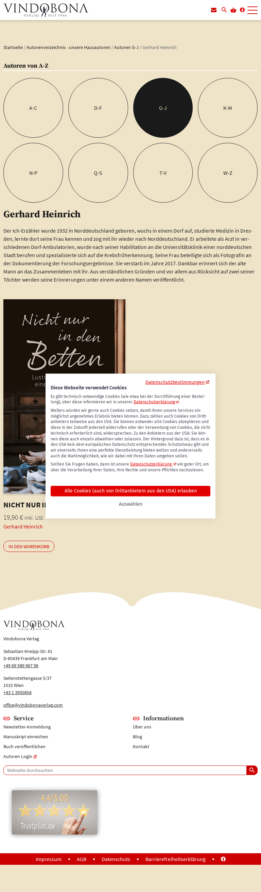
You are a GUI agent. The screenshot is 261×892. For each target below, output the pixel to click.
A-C (33, 107)
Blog (137, 737)
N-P (33, 172)
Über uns (142, 727)
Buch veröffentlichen (24, 746)
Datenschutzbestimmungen (175, 382)
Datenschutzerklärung (154, 402)
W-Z (227, 172)
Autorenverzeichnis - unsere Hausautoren (68, 47)
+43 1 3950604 (17, 692)
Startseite (13, 47)
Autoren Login (17, 756)
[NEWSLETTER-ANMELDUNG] (213, 10)
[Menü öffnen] (252, 10)
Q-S (98, 172)
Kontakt (141, 746)
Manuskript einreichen (25, 737)
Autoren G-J (126, 47)
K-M (227, 107)
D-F (98, 107)
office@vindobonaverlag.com (33, 705)
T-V (163, 172)
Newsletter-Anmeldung (27, 727)
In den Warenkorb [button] (28, 546)
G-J (163, 107)
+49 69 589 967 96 (20, 665)
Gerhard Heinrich (23, 526)
